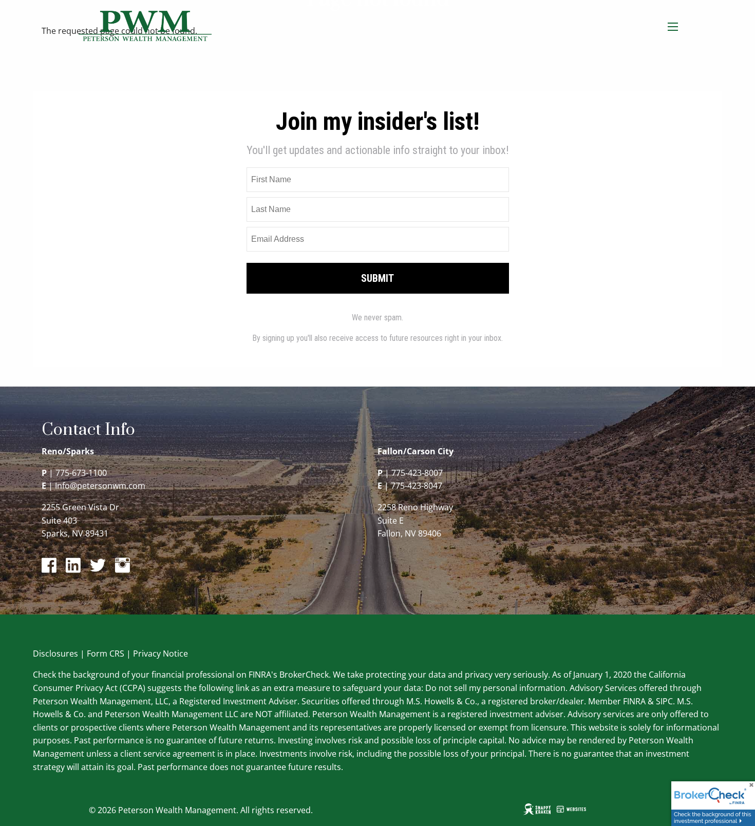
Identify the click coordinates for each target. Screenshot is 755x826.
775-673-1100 (81, 472)
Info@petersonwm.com (100, 485)
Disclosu (49, 653)
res (72, 653)
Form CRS (105, 653)
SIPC (664, 701)
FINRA (634, 701)
